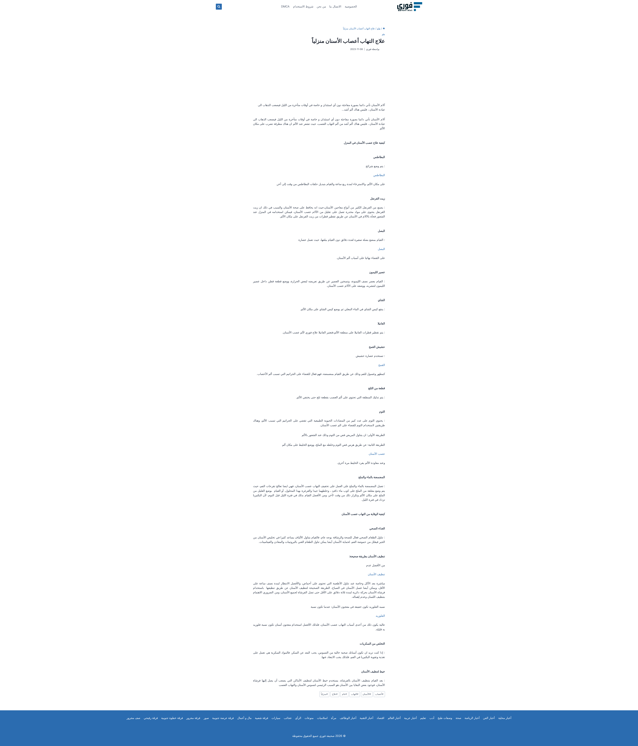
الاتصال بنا (335, 6)
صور (206, 718)
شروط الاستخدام (303, 6)
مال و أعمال (244, 718)
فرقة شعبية (261, 718)
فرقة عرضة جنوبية (223, 718)
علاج (335, 694)
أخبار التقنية (366, 718)
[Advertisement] (319, 77)
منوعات (309, 718)
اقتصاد (380, 718)
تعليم (423, 718)
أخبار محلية (504, 718)
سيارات (275, 718)
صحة (458, 718)
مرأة (333, 718)
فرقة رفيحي (151, 718)
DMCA (285, 6)
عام (383, 34)
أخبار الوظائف (348, 718)
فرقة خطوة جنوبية (172, 718)
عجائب (288, 718)
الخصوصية (351, 6)
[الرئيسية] (384, 28)
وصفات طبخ (445, 718)
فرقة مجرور (193, 718)
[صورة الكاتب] (383, 49)
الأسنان (367, 694)
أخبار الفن (489, 718)
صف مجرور (133, 718)
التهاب (354, 694)
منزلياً (324, 694)
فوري (368, 49)
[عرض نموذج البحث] (219, 7)
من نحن (321, 6)
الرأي (298, 718)
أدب (431, 718)
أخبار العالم (394, 718)
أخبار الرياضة (472, 718)
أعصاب (379, 694)
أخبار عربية (410, 718)
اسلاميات (322, 718)
